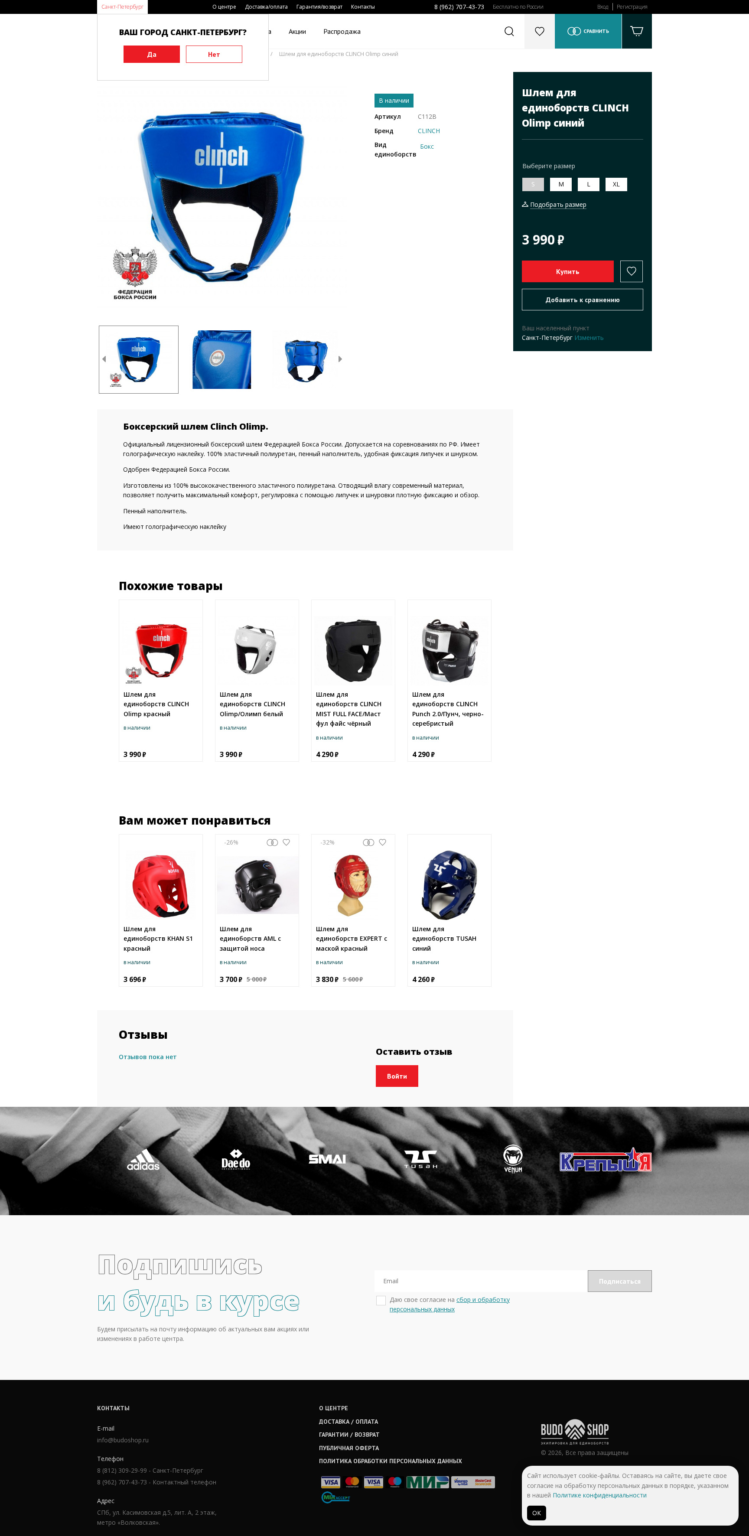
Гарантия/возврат (319, 6)
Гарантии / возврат (349, 1434)
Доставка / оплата (348, 1421)
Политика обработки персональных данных (390, 1461)
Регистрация (632, 6)
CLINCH (429, 131)
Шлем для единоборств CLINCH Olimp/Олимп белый (252, 704)
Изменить (589, 337)
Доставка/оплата (266, 6)
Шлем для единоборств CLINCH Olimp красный (156, 704)
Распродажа (342, 31)
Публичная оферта (349, 1448)
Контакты (363, 6)
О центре (224, 6)
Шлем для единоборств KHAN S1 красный (158, 938)
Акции (297, 31)
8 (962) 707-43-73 (459, 7)
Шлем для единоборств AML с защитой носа (250, 938)
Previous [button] (103, 360)
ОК (536, 1513)
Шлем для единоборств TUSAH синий (444, 938)
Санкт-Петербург (122, 6)
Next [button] (340, 360)
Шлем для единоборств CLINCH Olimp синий (338, 54)
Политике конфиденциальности (600, 1495)
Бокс (427, 146)
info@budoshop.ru (123, 1440)
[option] (222, 197)
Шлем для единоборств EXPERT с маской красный (351, 938)
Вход (602, 6)
